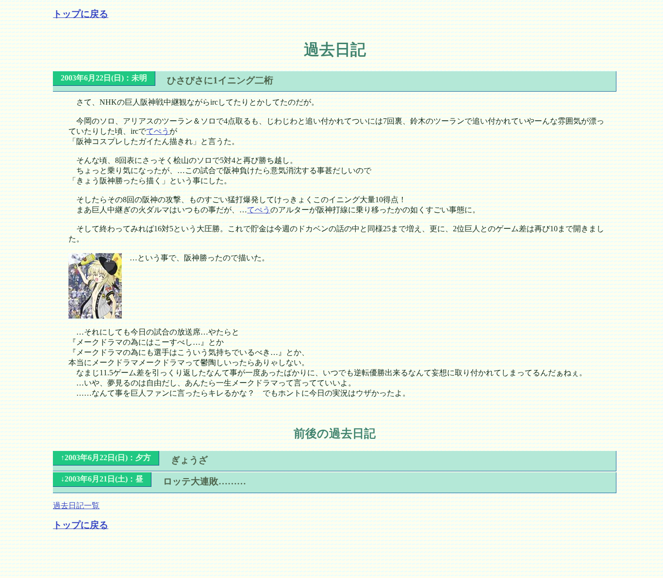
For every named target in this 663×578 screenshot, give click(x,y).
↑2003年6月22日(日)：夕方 (106, 457)
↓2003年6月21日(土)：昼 (102, 479)
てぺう (157, 131)
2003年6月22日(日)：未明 (104, 78)
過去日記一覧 (76, 505)
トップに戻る (80, 14)
